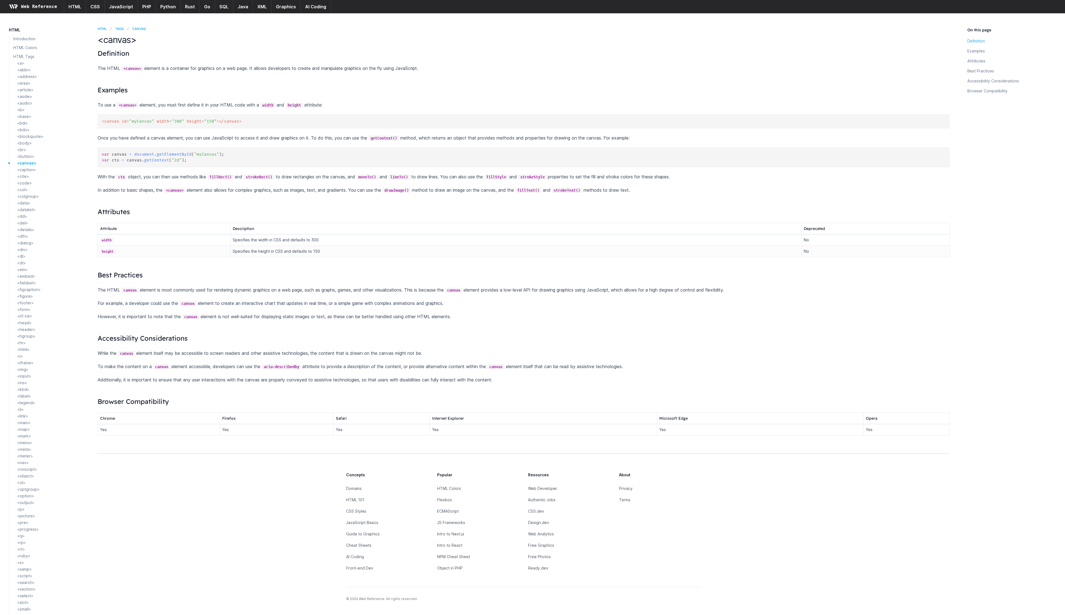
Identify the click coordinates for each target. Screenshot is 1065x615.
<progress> (28, 529)
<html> (23, 349)
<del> (22, 223)
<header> (26, 329)
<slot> (23, 602)
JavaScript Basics (362, 522)
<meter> (25, 456)
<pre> (23, 522)
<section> (26, 589)
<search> (26, 582)
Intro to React (449, 545)
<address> (27, 76)
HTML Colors (25, 47)
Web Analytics (541, 534)
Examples (976, 51)
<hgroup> (26, 336)
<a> (20, 63)
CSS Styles (356, 511)
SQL (224, 6)
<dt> (21, 262)
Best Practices (980, 71)
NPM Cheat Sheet (453, 556)
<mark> (24, 436)
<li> (20, 409)
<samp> (24, 569)
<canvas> (26, 163)
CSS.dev (536, 511)
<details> (25, 229)
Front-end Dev (359, 568)
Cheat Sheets (358, 545)
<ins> (22, 382)
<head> (24, 322)
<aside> (24, 96)
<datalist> (26, 209)
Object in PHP (450, 568)
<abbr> (24, 69)
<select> (25, 595)
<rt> (21, 549)
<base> (24, 116)
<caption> (26, 169)
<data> (24, 203)
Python (168, 6)
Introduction (24, 38)
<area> (24, 83)
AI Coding (315, 6)
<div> (22, 249)
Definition (976, 41)
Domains (354, 488)
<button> (25, 156)
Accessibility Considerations (993, 81)
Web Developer (542, 488)
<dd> (22, 216)
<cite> (23, 176)
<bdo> (23, 129)
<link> (22, 416)
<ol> (21, 482)
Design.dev (538, 522)
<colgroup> (28, 196)
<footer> (25, 302)
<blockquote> (30, 136)
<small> (24, 609)
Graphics (286, 6)
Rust (190, 6)
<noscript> (27, 469)
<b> (21, 109)
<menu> (24, 442)
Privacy (626, 488)
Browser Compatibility (987, 90)
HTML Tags (23, 56)
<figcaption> (29, 289)
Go (207, 6)
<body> (24, 143)
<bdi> (22, 123)
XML (262, 6)
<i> (20, 356)
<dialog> (25, 243)
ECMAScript (448, 511)
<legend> (26, 402)
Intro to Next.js (450, 534)
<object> (25, 476)
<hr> (21, 342)
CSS (95, 6)
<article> (25, 89)
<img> (23, 369)
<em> (22, 269)
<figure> (25, 296)
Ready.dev (538, 568)
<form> (24, 309)
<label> (24, 396)
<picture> (26, 515)
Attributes (976, 61)
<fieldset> (26, 282)
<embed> (26, 276)
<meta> (24, 449)
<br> (21, 149)
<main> (24, 422)
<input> (24, 376)
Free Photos (539, 556)
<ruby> (24, 555)
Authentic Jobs (542, 499)
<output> (25, 502)
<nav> (23, 462)
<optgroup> (28, 489)
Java (243, 6)
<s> (20, 562)
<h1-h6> (24, 316)
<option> (25, 495)
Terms (624, 499)
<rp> (21, 542)
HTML (75, 6)
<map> (23, 429)
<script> (24, 575)
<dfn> (22, 236)
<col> (22, 189)
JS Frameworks (451, 522)
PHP (146, 6)
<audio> (24, 103)
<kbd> (23, 389)
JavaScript (121, 6)
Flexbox (444, 499)
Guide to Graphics (363, 534)
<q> (21, 535)
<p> (21, 509)
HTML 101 (355, 499)
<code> (24, 183)
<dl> (21, 256)
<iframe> (25, 362)
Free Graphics (541, 545)
